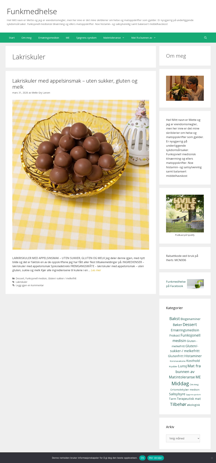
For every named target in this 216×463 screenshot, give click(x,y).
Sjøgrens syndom (86, 37)
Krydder (173, 366)
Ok (142, 457)
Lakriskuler (21, 281)
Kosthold (193, 361)
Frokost (174, 335)
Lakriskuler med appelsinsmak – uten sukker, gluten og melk (74, 83)
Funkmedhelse (32, 11)
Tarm (172, 399)
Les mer (96, 270)
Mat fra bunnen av (141, 37)
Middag (180, 383)
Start (12, 37)
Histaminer (193, 356)
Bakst (174, 318)
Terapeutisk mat (189, 399)
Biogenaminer (190, 319)
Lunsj (182, 366)
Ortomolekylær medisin (184, 389)
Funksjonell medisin (36, 278)
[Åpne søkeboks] (205, 38)
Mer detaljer (155, 457)
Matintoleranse (112, 37)
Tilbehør (178, 404)
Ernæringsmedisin (48, 37)
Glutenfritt (176, 356)
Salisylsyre (177, 394)
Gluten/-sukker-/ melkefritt (62, 278)
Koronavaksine (178, 361)
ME (68, 37)
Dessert (20, 278)
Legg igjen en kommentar (30, 285)
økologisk (193, 405)
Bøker (177, 324)
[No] (211, 458)
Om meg (26, 37)
